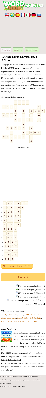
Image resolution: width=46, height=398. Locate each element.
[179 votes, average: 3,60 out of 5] (30, 286)
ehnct (3, 318)
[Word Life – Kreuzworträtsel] (33, 15)
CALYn (25, 318)
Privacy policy (32, 50)
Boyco (16, 321)
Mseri (22, 321)
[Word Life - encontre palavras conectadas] (12, 15)
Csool (32, 314)
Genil (15, 314)
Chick (21, 314)
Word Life (6, 50)
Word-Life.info (19, 387)
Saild (39, 318)
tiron (19, 318)
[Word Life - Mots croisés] (23, 15)
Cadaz (3, 321)
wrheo (9, 321)
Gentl (14, 318)
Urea (9, 318)
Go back (23, 277)
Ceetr (27, 314)
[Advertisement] (23, 32)
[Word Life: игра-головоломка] (39, 15)
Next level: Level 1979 (17, 266)
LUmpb (29, 321)
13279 (3, 314)
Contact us (18, 50)
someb (38, 314)
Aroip (9, 314)
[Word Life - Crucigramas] (17, 15)
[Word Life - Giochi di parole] (28, 15)
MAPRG (36, 321)
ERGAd (33, 318)
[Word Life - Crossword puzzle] (7, 15)
